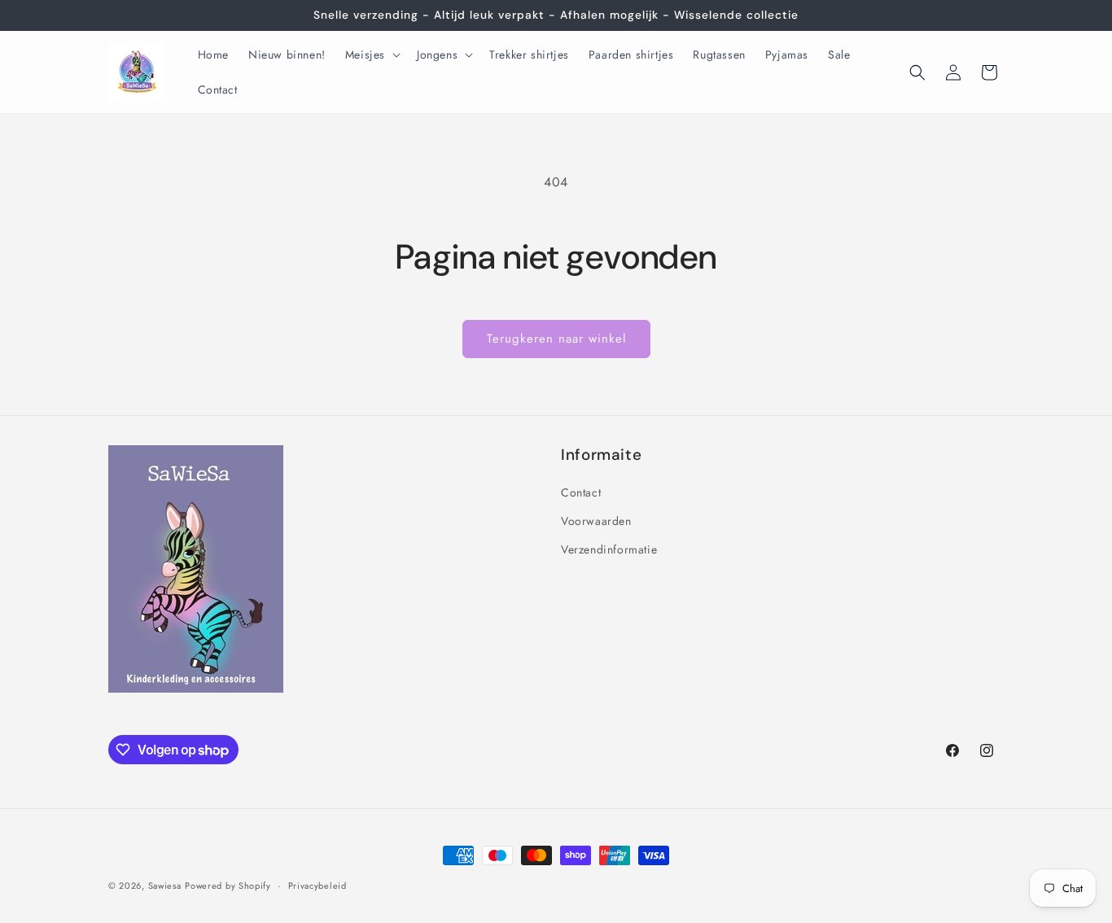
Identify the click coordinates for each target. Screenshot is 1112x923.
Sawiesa (165, 885)
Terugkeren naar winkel (556, 339)
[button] (371, 54)
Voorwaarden (596, 521)
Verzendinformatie (609, 549)
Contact (581, 492)
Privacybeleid (317, 885)
